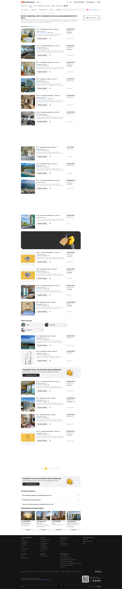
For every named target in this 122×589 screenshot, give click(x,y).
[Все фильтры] (22, 10)
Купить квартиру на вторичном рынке (68, 559)
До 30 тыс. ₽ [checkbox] (27, 242)
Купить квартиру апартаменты (66, 565)
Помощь (74, 571)
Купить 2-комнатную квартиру (66, 561)
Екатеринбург (24, 545)
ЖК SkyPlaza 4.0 (39, 82)
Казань (22, 546)
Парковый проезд (44, 543)
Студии (61, 541)
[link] (98, 2)
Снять (22, 555)
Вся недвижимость (25, 571)
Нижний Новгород (25, 548)
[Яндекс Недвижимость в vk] (96, 571)
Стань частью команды (40, 571)
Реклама (32, 571)
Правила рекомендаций (66, 571)
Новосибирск (23, 543)
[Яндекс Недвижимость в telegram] (100, 571)
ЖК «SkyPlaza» (39, 49)
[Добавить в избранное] (50, 38)
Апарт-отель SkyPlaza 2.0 (41, 32)
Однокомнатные (63, 545)
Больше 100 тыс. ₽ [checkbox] (28, 245)
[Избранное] (68, 2)
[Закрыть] (100, 9)
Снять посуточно (24, 557)
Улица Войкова (44, 546)
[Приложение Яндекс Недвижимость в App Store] (93, 580)
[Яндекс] (99, 586)
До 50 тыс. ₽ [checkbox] (35, 242)
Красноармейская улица (46, 539)
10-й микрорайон (44, 555)
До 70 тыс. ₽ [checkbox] (43, 242)
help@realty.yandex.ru (46, 579)
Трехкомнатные (63, 543)
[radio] (48, 468)
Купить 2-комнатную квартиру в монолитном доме (70, 563)
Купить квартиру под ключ (65, 557)
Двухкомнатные (63, 539)
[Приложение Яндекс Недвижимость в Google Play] (95, 580)
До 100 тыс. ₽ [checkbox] (52, 242)
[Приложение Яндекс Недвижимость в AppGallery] (98, 580)
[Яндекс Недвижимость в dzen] (98, 571)
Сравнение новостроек (87, 541)
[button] (71, 2)
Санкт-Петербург (24, 541)
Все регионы (85, 539)
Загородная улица (44, 548)
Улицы (84, 543)
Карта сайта (79, 571)
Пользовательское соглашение (52, 571)
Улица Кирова (43, 545)
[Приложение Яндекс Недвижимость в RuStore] (100, 580)
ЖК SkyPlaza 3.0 (39, 272)
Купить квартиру (63, 555)
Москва (22, 539)
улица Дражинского (40, 31)
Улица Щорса (43, 541)
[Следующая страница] (59, 468)
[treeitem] (24, 5)
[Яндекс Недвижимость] (28, 2)
